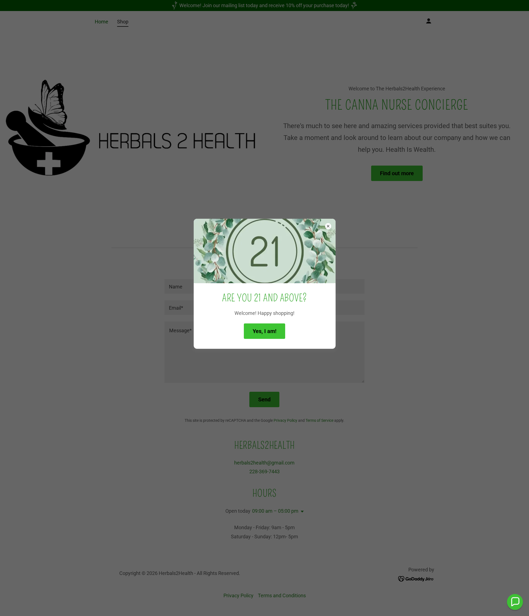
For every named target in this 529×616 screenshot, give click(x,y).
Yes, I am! (264, 331)
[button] (515, 602)
